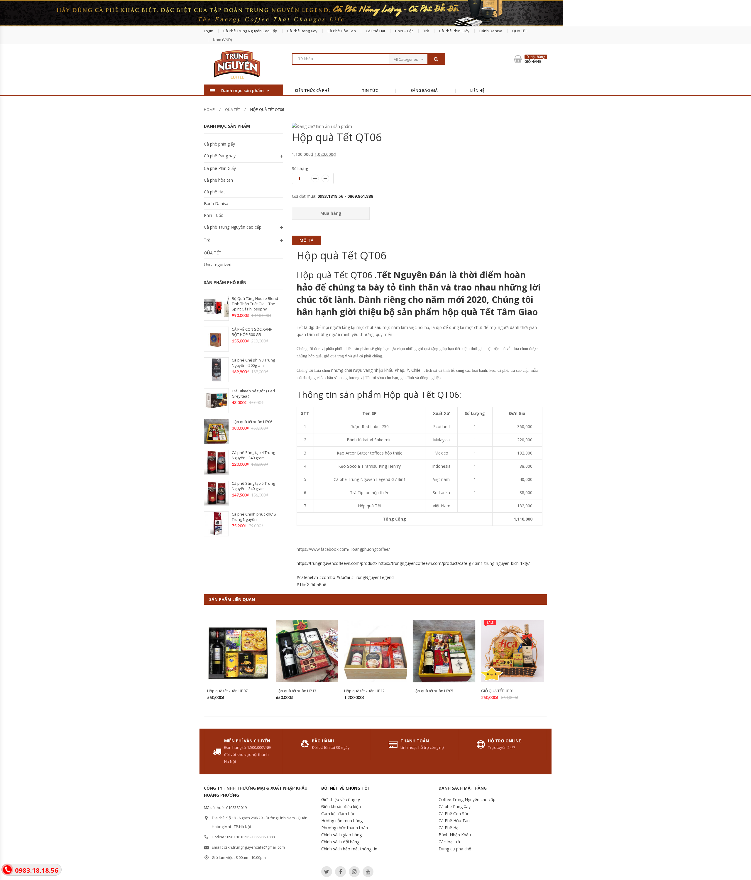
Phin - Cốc (213, 215)
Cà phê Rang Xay (455, 806)
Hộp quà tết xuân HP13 (296, 690)
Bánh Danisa (490, 30)
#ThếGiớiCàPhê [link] (311, 584)
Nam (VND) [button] (222, 39)
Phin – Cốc (404, 30)
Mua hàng (330, 213)
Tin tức (370, 90)
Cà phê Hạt (375, 30)
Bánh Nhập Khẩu (455, 834)
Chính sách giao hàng (341, 834)
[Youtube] (368, 871)
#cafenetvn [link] (307, 577)
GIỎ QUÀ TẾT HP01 (497, 690)
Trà (426, 30)
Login (208, 30)
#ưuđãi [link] (343, 577)
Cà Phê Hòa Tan (454, 820)
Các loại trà (449, 841)
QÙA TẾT (519, 30)
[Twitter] (326, 871)
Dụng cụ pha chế (455, 849)
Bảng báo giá (424, 90)
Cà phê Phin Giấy (454, 30)
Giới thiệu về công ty (340, 799)
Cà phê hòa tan (341, 30)
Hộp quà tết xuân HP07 (227, 690)
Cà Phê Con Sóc (454, 813)
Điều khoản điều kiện (341, 806)
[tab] (306, 240)
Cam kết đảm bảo (338, 813)
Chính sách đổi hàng (340, 841)
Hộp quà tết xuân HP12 (364, 690)
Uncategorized (217, 264)
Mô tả (306, 240)
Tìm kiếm (435, 59)
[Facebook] (340, 871)
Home (209, 109)
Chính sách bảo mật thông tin (349, 849)
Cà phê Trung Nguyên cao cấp (250, 30)
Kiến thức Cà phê (312, 90)
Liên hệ (477, 90)
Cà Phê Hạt (449, 827)
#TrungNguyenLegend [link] (372, 577)
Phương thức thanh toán (344, 827)
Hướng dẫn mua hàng (342, 820)
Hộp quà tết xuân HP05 (433, 690)
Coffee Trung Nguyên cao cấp (467, 799)
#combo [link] (327, 577)
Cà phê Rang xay (220, 155)
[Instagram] (354, 871)
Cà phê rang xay (302, 30)
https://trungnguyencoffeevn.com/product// (413, 563)
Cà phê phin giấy (219, 144)
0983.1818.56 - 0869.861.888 (345, 196)
